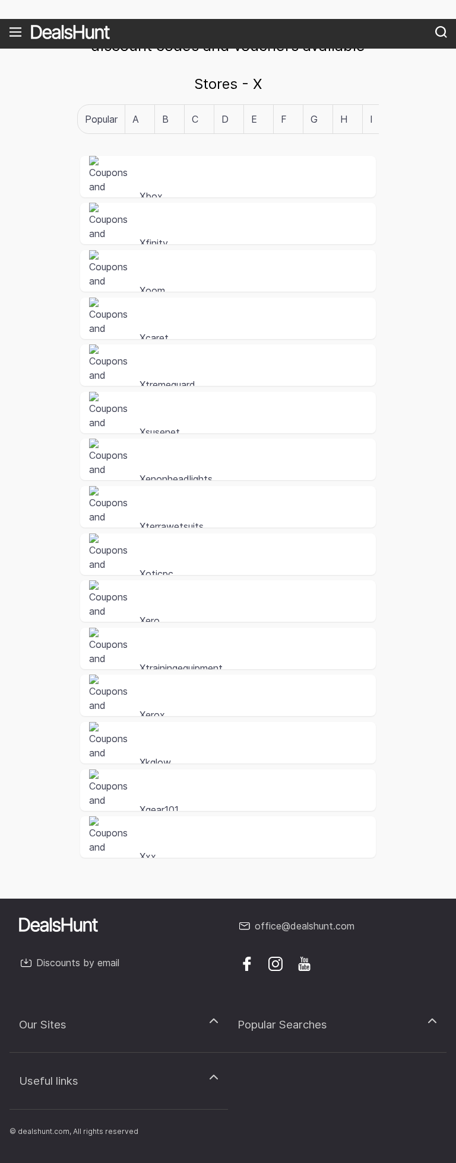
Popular (101, 119)
